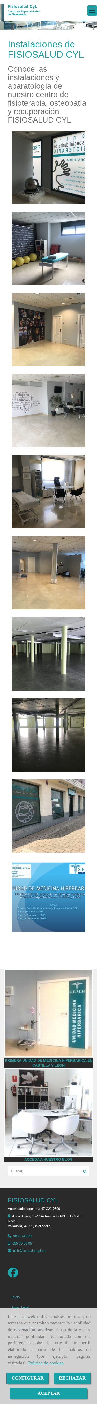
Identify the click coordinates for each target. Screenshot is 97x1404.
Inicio (16, 1297)
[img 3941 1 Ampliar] (48, 410)
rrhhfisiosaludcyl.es (29, 1251)
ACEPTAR (49, 1393)
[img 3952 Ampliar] (48, 735)
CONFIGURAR (28, 1378)
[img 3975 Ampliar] (48, 816)
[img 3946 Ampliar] (48, 248)
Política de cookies (46, 1362)
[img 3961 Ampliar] (48, 329)
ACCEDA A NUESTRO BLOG (48, 1159)
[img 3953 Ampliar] (48, 654)
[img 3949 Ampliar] (48, 491)
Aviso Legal (20, 1307)
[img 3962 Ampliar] (48, 572)
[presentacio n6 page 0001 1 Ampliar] (48, 897)
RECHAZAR (72, 1378)
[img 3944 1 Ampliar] (48, 167)
